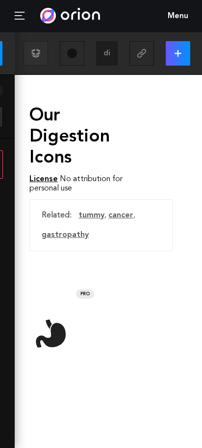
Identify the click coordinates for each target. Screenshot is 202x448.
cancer (120, 215)
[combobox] (106, 53)
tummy (91, 215)
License (43, 179)
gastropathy (65, 235)
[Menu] (19, 16)
